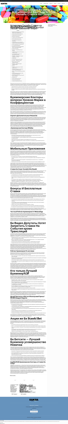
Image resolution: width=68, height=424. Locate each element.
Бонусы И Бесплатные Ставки (16, 38)
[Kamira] (4, 3)
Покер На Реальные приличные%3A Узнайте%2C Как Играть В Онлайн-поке (32, 387)
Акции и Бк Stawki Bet (15, 48)
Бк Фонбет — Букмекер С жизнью (17, 60)
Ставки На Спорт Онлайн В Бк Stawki (17, 37)
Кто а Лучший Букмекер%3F (16, 45)
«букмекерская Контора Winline (16, 35)
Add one (54, 25)
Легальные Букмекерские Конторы (17, 59)
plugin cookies (57, 421)
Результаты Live (14, 77)
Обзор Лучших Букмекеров (16, 79)
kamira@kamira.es (34, 409)
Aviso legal (34, 418)
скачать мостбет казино (39, 126)
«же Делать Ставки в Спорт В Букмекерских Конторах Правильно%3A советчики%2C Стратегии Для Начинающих (14, 388)
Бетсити (13, 65)
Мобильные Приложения (15, 36)
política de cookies (46, 421)
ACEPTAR (1, 422)
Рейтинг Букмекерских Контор (16, 78)
